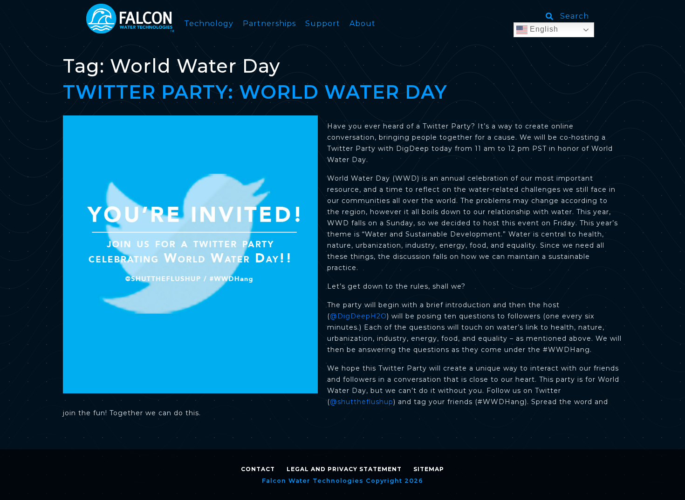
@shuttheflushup (361, 402)
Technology (208, 23)
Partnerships (269, 23)
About (362, 23)
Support (322, 23)
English (542, 29)
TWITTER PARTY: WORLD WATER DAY (255, 92)
